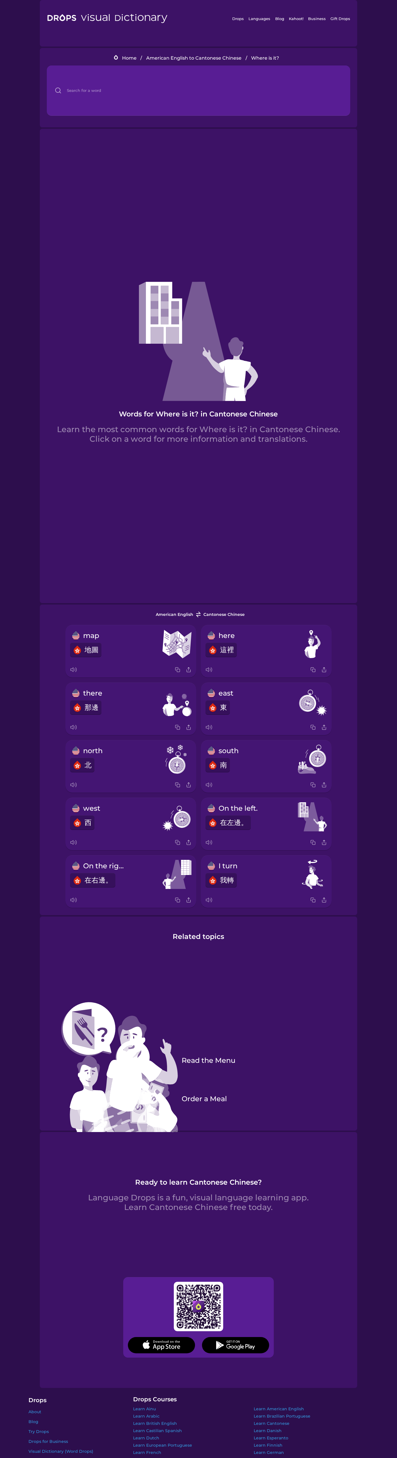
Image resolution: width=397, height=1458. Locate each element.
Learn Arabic (146, 1416)
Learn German (269, 1452)
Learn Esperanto (271, 1438)
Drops (238, 18)
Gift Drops (340, 18)
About (34, 1411)
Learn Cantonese (271, 1423)
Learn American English (279, 1408)
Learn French (147, 1452)
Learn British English (155, 1423)
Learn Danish (268, 1430)
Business (317, 18)
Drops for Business (48, 1441)
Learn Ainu (144, 1408)
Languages (259, 18)
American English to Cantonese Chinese (194, 58)
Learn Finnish (268, 1445)
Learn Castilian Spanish (157, 1430)
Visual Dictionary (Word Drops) (60, 1451)
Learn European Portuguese (162, 1445)
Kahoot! (296, 18)
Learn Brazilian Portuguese (282, 1416)
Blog (279, 18)
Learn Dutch (146, 1438)
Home (129, 58)
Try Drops (38, 1431)
